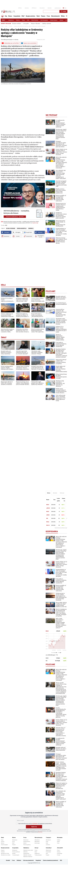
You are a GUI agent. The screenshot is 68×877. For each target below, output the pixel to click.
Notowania (59, 837)
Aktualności (11, 20)
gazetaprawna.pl (58, 8)
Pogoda (47, 855)
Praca (24, 837)
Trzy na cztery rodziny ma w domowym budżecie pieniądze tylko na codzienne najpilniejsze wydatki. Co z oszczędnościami (38, 300)
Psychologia (59, 853)
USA (28, 20)
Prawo (36, 850)
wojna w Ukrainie (10, 228)
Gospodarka (15, 847)
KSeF (13, 843)
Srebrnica (30, 228)
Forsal (2, 26)
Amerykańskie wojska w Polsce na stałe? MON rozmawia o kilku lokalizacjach (7, 330)
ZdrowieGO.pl (42, 8)
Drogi (47, 841)
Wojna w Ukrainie (35, 23)
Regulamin (38, 860)
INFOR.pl (20, 8)
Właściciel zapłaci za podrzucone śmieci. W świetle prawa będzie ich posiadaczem (22, 315)
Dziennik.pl (48, 847)
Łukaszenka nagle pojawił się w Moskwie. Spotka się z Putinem (37, 383)
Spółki (58, 841)
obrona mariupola (21, 228)
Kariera (24, 843)
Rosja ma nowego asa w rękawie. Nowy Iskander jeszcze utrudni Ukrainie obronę (22, 383)
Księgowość (37, 853)
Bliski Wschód (34, 20)
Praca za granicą (26, 844)
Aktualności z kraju (5, 853)
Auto (47, 853)
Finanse (14, 844)
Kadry (36, 851)
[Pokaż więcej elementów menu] (66, 16)
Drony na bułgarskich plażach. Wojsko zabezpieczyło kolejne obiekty (7, 368)
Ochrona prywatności (28, 860)
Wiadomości (48, 850)
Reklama (19, 860)
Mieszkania (37, 841)
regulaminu (35, 823)
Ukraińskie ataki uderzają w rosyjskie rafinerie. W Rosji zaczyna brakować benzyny (36, 352)
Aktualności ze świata (5, 855)
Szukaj (64, 11)
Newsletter (49, 8)
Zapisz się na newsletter (30, 43)
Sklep (65, 8)
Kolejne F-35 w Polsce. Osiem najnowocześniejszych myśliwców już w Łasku (7, 300)
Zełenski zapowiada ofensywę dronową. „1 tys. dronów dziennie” (22, 352)
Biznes (14, 837)
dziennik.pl (27, 8)
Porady (58, 855)
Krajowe (2, 850)
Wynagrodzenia (26, 841)
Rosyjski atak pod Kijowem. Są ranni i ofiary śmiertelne (6, 352)
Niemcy (18, 20)
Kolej (47, 843)
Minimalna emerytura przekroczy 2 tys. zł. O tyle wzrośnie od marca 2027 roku (22, 330)
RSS (61, 860)
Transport (48, 837)
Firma (13, 841)
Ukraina (61, 20)
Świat (3, 20)
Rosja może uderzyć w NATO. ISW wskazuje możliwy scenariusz (7, 383)
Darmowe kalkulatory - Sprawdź (15, 216)
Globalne (3, 851)
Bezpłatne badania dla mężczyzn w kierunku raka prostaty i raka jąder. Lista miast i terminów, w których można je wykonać (22, 300)
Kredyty (13, 853)
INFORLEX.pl (34, 8)
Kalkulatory (26, 847)
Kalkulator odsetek (27, 855)
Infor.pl (36, 847)
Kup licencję (35, 222)
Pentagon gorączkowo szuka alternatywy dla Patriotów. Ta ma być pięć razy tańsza (38, 368)
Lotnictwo (48, 844)
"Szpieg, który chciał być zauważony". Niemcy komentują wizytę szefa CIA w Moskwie (22, 368)
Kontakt (8, 860)
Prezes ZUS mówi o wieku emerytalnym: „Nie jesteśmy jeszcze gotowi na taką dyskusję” (38, 315)
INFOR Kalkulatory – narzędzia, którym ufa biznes (16, 212)
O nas (13, 860)
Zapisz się (34, 826)
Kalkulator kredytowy (27, 856)
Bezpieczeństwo (5, 847)
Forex (58, 843)
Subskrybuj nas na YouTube (11, 43)
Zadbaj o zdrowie (46, 23)
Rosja (23, 20)
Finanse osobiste (16, 23)
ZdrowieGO (60, 847)
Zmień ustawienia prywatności (50, 860)
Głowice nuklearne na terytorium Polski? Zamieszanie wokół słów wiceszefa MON (7, 315)
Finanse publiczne (16, 851)
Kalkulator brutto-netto (28, 850)
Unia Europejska (44, 20)
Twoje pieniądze (15, 855)
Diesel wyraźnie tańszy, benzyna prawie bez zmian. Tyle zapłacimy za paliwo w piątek (37, 330)
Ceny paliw (26, 23)
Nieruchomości (38, 837)
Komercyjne (37, 843)
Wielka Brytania (53, 20)
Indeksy (58, 839)
